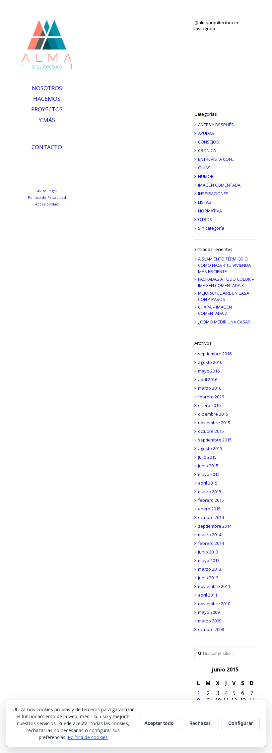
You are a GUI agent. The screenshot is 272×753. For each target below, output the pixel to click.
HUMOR (206, 176)
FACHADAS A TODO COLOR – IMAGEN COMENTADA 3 (226, 282)
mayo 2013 (209, 560)
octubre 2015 (211, 431)
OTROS (205, 219)
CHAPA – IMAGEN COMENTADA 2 (215, 310)
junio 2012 (208, 578)
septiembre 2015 (215, 440)
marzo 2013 (209, 569)
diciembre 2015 (213, 414)
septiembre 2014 (215, 526)
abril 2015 (207, 483)
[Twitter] (42, 162)
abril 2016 (207, 379)
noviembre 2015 (214, 423)
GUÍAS (204, 168)
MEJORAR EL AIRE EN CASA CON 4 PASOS (223, 296)
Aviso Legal (47, 190)
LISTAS (204, 202)
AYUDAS (206, 133)
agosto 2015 (210, 448)
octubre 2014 (211, 517)
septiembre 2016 (215, 354)
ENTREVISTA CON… (217, 159)
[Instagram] (56, 162)
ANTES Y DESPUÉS (216, 125)
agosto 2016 (210, 362)
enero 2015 (209, 509)
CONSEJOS (208, 142)
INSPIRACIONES (213, 194)
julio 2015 (207, 457)
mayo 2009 (209, 612)
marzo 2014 (209, 535)
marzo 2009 (209, 621)
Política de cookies (88, 737)
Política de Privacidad (47, 197)
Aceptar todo (159, 723)
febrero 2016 (211, 397)
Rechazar (200, 723)
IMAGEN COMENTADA (219, 185)
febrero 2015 (211, 500)
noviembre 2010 (214, 604)
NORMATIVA (210, 211)
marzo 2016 (209, 388)
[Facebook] (49, 175)
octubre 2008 (211, 629)
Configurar (240, 723)
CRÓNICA (207, 150)
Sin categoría (211, 228)
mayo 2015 (209, 474)
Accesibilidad (46, 204)
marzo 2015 (209, 491)
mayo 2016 (209, 371)
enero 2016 (209, 405)
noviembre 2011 (214, 586)
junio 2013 (208, 552)
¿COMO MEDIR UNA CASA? (224, 322)
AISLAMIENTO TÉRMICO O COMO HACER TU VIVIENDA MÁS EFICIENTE (224, 265)
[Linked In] (28, 162)
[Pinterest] (70, 162)
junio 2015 (208, 466)
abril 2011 (207, 595)
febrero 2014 (211, 543)
